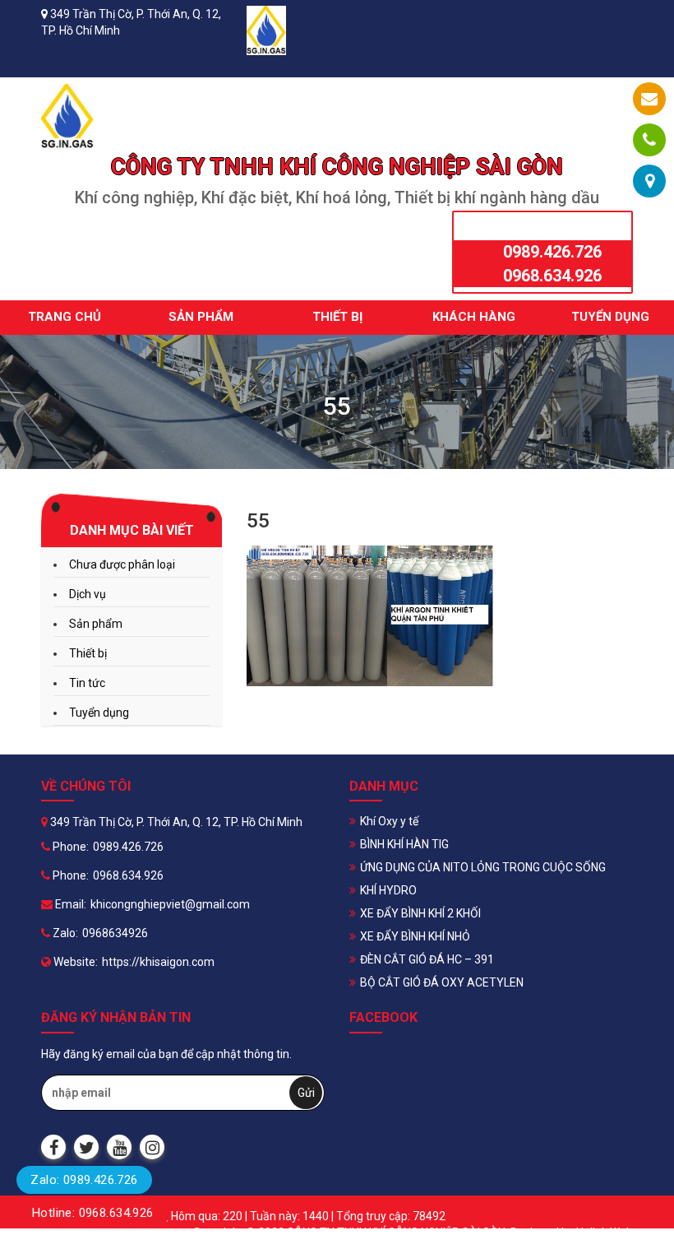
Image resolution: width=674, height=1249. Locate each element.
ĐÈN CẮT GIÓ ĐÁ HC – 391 (427, 959)
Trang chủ (64, 316)
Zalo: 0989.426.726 (83, 1179)
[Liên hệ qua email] (649, 99)
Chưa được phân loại (122, 564)
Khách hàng (473, 316)
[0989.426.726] (649, 140)
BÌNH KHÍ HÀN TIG (404, 844)
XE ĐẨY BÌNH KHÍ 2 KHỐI (420, 913)
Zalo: (64, 933)
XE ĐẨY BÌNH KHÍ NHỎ (415, 936)
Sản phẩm (200, 316)
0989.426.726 (552, 252)
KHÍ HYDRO (388, 890)
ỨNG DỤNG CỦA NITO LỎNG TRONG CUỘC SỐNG (483, 867)
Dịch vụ (87, 594)
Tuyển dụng (610, 316)
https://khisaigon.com (158, 961)
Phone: (69, 846)
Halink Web (604, 1232)
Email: (69, 904)
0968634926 (115, 933)
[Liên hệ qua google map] (649, 181)
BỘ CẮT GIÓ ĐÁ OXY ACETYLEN (442, 982)
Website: (74, 961)
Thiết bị (337, 316)
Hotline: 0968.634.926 (93, 1212)
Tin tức (87, 683)
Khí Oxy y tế (389, 821)
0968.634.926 (552, 276)
